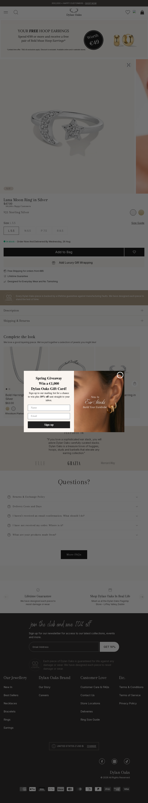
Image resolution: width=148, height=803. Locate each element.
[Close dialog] (120, 375)
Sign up (49, 424)
